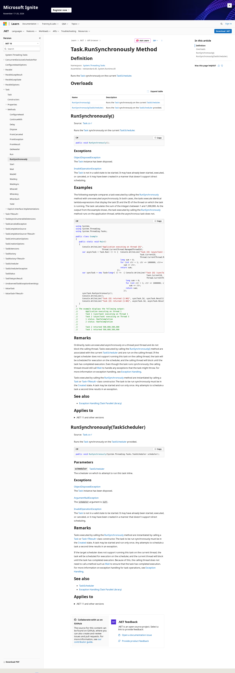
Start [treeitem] (12, 164)
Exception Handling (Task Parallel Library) (100, 403)
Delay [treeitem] (12, 124)
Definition (200, 45)
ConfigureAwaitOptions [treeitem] (16, 64)
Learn (73, 40)
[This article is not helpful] (222, 65)
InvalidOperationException (87, 168)
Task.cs (86, 123)
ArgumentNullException (86, 497)
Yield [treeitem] (12, 204)
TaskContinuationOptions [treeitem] (16, 238)
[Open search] (221, 23)
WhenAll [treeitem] (13, 189)
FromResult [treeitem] (15, 144)
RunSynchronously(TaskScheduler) (87, 107)
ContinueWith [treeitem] (16, 119)
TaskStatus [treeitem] (10, 273)
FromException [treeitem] (16, 139)
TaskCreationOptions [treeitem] (14, 243)
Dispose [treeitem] (13, 129)
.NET (82, 40)
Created (82, 385)
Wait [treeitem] (12, 169)
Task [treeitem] (10, 94)
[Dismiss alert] (229, 5)
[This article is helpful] (218, 65)
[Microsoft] (5, 24)
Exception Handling (131, 371)
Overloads (200, 49)
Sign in (228, 23)
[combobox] (21, 43)
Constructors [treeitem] (13, 99)
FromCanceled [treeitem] (16, 134)
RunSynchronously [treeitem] (18, 159)
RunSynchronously (149, 194)
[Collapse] (40, 38)
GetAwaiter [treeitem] (15, 149)
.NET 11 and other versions (90, 417)
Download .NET (223, 31)
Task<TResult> (89, 381)
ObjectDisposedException (87, 157)
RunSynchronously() (81, 102)
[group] (119, 278)
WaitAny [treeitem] (13, 179)
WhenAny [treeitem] (14, 194)
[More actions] (162, 40)
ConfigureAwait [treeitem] (17, 114)
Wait (99, 367)
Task (82, 75)
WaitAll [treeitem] (13, 174)
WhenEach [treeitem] (14, 199)
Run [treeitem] (11, 154)
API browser (92, 40)
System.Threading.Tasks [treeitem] (16, 55)
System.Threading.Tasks (94, 65)
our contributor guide (87, 641)
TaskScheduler (124, 75)
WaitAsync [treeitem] (14, 184)
